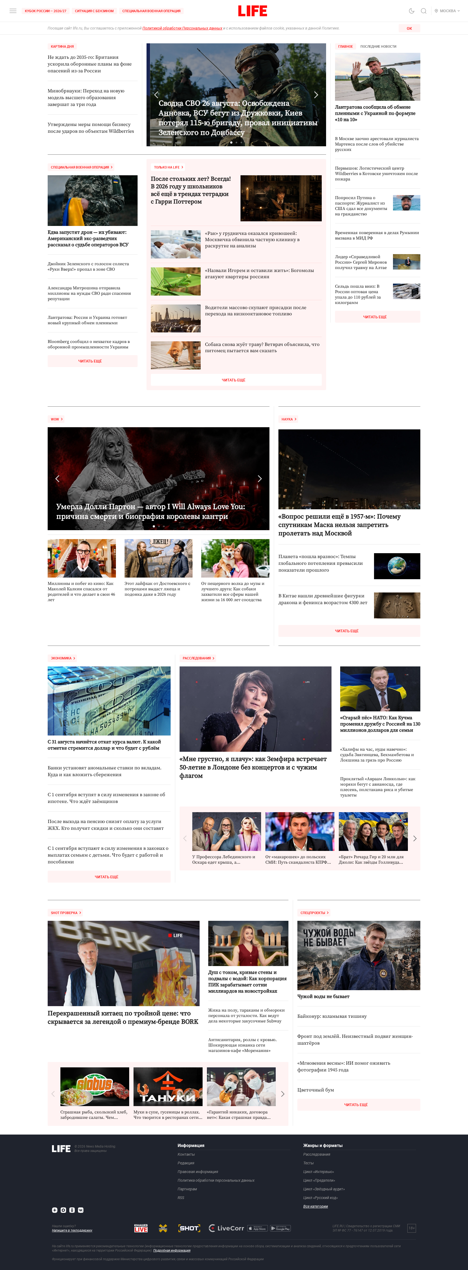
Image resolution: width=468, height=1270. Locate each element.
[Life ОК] (72, 1210)
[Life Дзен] (54, 1210)
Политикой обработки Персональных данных (182, 28)
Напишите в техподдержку (72, 1230)
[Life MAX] (63, 1210)
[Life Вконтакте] (80, 1210)
